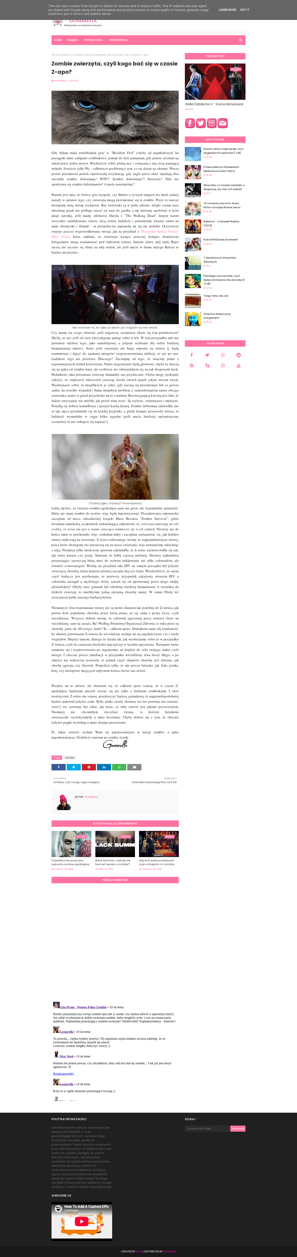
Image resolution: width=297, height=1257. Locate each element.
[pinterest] (192, 365)
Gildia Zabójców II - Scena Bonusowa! (214, 104)
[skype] (207, 365)
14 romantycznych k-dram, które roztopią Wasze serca (221, 205)
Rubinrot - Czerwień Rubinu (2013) (221, 223)
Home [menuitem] (58, 40)
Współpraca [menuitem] (118, 40)
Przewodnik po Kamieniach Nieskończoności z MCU (221, 169)
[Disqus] (115, 942)
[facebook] (192, 355)
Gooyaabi (169, 1251)
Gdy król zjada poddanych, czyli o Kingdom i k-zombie (156, 862)
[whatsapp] (223, 355)
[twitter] (207, 355)
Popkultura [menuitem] (93, 40)
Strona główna (61, 54)
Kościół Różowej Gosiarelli (220, 239)
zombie (76, 54)
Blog (139, 1251)
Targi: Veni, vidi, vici (215, 296)
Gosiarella (61, 80)
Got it (245, 9)
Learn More (227, 9)
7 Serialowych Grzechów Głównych (219, 260)
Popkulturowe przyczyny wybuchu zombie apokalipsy (70, 862)
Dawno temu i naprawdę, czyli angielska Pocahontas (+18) (223, 151)
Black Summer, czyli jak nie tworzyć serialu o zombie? (112, 862)
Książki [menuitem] (72, 40)
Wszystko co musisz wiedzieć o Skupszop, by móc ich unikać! (224, 187)
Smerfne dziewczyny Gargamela (217, 316)
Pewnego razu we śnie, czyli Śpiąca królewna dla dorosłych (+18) (224, 280)
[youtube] (239, 365)
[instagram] (223, 365)
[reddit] (239, 355)
